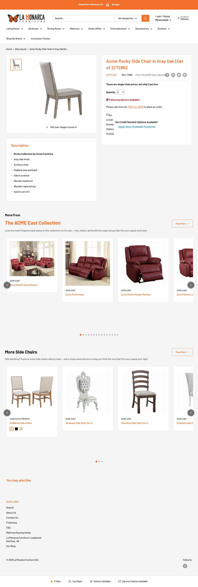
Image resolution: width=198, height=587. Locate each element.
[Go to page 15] (117, 334)
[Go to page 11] (107, 334)
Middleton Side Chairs (21, 423)
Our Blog (10, 545)
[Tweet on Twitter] (179, 74)
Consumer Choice (40, 38)
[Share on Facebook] (167, 74)
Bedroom (33, 28)
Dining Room (54, 28)
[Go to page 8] (99, 334)
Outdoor (162, 28)
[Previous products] (7, 285)
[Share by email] (185, 74)
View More (181, 223)
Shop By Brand (14, 38)
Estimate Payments (144, 127)
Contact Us (12, 517)
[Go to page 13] (112, 334)
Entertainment (118, 28)
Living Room (13, 28)
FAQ (8, 527)
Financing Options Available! (124, 99)
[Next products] (190, 285)
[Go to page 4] (88, 334)
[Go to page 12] (109, 334)
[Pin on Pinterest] (173, 74)
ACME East (111, 75)
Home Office (95, 28)
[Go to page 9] (101, 334)
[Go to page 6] (94, 334)
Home (9, 49)
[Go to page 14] (115, 334)
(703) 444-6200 (135, 106)
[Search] (145, 18)
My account (162, 19)
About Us (11, 512)
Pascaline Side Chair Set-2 (134, 423)
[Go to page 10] (104, 334)
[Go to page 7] (96, 334)
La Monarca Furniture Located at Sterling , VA (23, 539)
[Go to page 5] (91, 334)
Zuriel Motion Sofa (74, 294)
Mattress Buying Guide (18, 532)
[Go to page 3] (86, 334)
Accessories (142, 28)
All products (20, 49)
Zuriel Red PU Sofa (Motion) (24, 285)
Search (10, 507)
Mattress (75, 28)
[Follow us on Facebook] (185, 566)
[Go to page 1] (81, 335)
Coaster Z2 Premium (19, 419)
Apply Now (124, 127)
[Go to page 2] (83, 334)
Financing (11, 522)
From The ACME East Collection (151, 74)
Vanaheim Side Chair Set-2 (78, 423)
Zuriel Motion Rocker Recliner (136, 294)
